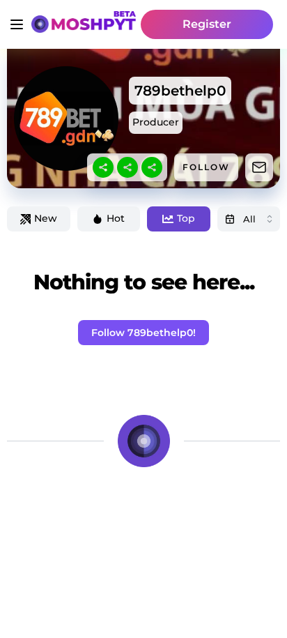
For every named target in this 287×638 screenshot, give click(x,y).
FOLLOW (206, 167)
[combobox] (249, 218)
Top (186, 218)
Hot (116, 218)
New (45, 218)
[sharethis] (103, 167)
